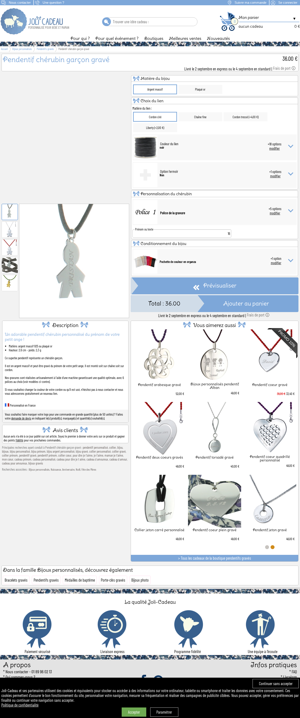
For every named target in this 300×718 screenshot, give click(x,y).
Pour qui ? (80, 38)
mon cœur (7, 459)
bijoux (5, 451)
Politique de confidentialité (20, 705)
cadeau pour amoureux (14, 463)
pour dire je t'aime (82, 455)
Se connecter (287, 2)
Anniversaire (68, 469)
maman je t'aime (114, 455)
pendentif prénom (47, 455)
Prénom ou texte (144, 229)
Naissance (56, 469)
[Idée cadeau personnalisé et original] (32, 32)
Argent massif (155, 89)
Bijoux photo (140, 580)
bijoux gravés (35, 463)
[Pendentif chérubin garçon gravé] (74, 312)
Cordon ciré (155, 117)
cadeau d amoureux (97, 459)
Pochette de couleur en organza (178, 262)
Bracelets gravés (16, 580)
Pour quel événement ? (117, 38)
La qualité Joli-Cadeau (150, 602)
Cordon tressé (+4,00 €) (245, 117)
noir (162, 147)
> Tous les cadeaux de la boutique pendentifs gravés (214, 558)
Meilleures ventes (185, 38)
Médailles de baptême (80, 580)
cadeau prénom (22, 459)
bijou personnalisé (20, 451)
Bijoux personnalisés (39, 469)
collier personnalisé (100, 451)
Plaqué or (200, 89)
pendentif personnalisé (95, 447)
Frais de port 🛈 (284, 68)
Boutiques (153, 38)
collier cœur (64, 455)
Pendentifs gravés (46, 580)
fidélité (19, 440)
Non (162, 175)
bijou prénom (38, 451)
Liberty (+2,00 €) (155, 128)
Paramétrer (164, 712)
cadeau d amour (118, 459)
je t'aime (98, 455)
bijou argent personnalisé (60, 451)
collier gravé (119, 451)
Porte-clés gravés (113, 580)
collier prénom (10, 455)
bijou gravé (82, 451)
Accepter (134, 712)
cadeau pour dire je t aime (71, 459)
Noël (78, 469)
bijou (120, 447)
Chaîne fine (200, 117)
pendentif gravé (27, 455)
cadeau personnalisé (44, 459)
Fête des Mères (88, 469)
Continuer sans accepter (276, 683)
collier (112, 447)
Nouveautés (218, 38)
